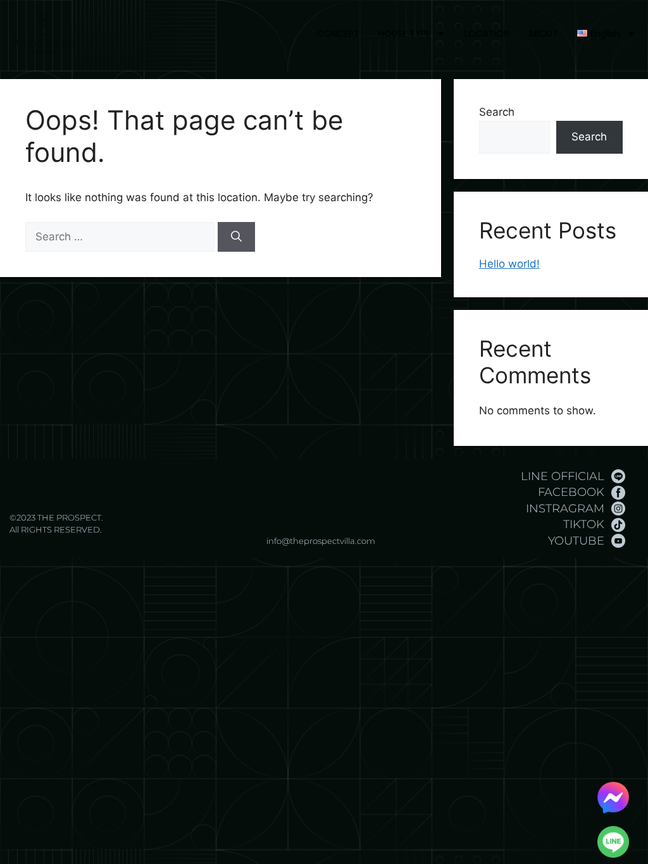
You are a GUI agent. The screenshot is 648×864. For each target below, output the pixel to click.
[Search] (236, 237)
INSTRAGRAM (565, 508)
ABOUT (543, 33)
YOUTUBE (576, 541)
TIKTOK (583, 524)
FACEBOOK (571, 492)
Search (496, 112)
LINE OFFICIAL (562, 476)
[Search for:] (121, 236)
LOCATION (486, 33)
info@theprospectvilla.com (320, 541)
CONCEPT (338, 33)
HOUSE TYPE (404, 33)
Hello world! (509, 263)
